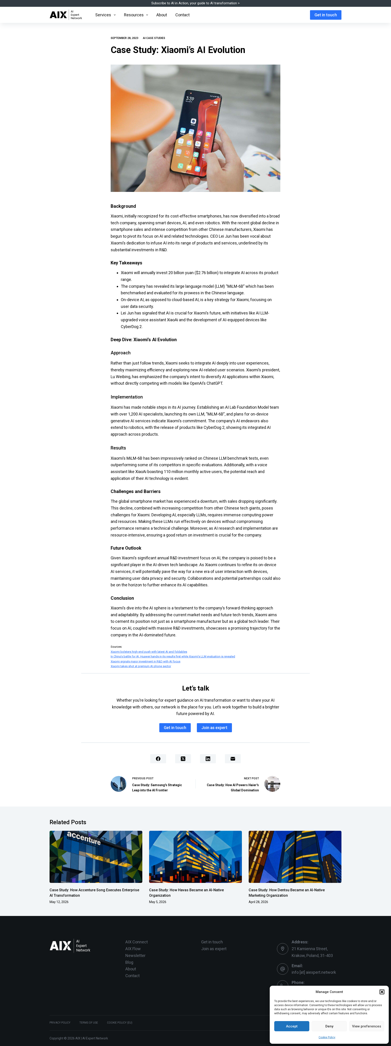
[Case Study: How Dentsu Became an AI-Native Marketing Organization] (295, 857)
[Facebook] (158, 758)
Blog (129, 962)
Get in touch (326, 14)
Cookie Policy (327, 1037)
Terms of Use (88, 1022)
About (161, 14)
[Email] (233, 758)
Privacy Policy (60, 1022)
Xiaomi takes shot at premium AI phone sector (141, 666)
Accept (292, 1026)
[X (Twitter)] (183, 758)
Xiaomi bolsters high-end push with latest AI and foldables (149, 651)
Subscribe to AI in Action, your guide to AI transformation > (195, 3)
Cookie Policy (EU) (119, 1022)
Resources (134, 14)
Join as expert (214, 727)
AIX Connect (136, 942)
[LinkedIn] (208, 758)
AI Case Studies (154, 38)
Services (103, 14)
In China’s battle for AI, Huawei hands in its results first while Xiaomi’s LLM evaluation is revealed (173, 656)
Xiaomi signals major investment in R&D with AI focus (145, 661)
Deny (329, 1026)
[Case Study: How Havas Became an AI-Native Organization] (195, 857)
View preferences (366, 1026)
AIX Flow (133, 948)
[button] (382, 992)
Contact (182, 14)
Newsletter (135, 955)
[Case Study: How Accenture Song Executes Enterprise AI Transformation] (96, 857)
